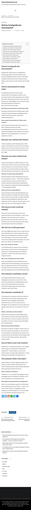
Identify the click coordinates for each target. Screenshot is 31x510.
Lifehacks (5, 473)
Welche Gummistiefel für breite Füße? (12, 48)
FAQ (3, 468)
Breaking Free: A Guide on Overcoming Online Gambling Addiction (15, 452)
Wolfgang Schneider (6, 30)
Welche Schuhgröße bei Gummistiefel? (12, 46)
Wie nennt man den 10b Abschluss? (24, 419)
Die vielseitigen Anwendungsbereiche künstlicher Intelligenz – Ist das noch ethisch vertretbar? (14, 440)
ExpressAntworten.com (9, 2)
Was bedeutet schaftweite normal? (11, 56)
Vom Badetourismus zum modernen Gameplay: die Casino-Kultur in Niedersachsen (16, 448)
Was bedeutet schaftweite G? (10, 58)
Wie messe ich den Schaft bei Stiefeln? (12, 53)
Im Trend (5, 471)
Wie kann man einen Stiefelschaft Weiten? (13, 51)
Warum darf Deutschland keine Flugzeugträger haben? (8, 419)
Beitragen (5, 461)
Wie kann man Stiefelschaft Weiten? (12, 49)
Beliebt (4, 464)
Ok (15, 507)
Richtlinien (4, 22)
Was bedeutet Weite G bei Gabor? (12, 62)
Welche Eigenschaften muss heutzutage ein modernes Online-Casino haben (15, 444)
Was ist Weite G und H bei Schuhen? (12, 60)
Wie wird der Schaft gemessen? (11, 55)
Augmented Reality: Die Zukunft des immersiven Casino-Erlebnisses (15, 436)
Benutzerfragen (6, 466)
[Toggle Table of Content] (26, 44)
